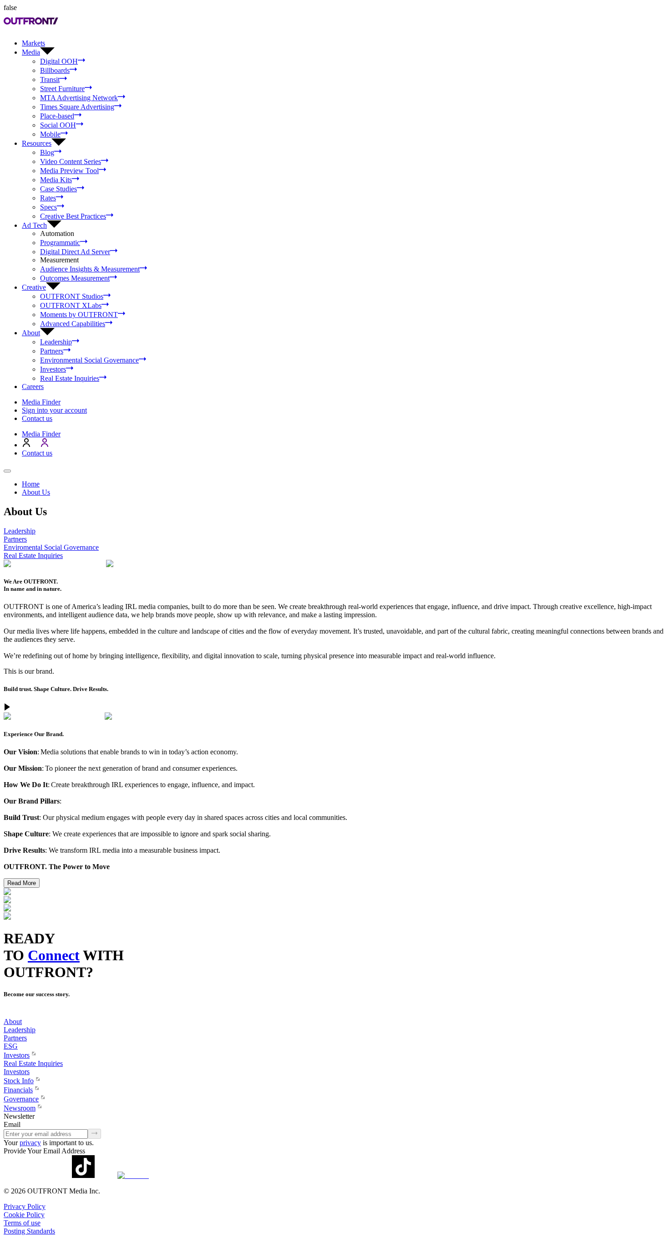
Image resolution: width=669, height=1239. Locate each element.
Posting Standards (29, 1231)
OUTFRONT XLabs (70, 305)
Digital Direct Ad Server (75, 252)
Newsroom (19, 1108)
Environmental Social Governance (89, 360)
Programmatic (60, 242)
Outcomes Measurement (75, 278)
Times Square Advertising (77, 107)
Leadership (56, 342)
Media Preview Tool (69, 170)
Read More (21, 883)
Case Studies (58, 189)
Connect (54, 955)
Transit (50, 79)
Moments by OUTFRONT (79, 314)
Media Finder (41, 402)
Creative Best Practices (73, 216)
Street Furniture (62, 88)
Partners (51, 351)
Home (31, 484)
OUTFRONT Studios (71, 296)
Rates (48, 198)
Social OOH (58, 125)
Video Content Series (70, 161)
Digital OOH (59, 61)
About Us (36, 492)
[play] (7, 708)
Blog (47, 152)
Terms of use (22, 1223)
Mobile (50, 134)
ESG (11, 1046)
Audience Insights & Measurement (90, 269)
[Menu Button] (7, 471)
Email (12, 1124)
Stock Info (19, 1081)
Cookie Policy (24, 1215)
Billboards (55, 70)
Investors (53, 369)
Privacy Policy (25, 1206)
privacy (30, 1143)
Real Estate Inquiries (69, 378)
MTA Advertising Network (79, 98)
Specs (48, 207)
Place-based (57, 116)
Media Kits (56, 180)
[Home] (7, 1013)
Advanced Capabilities (72, 324)
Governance (21, 1099)
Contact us (37, 418)
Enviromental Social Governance (51, 547)
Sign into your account (54, 410)
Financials (18, 1090)
